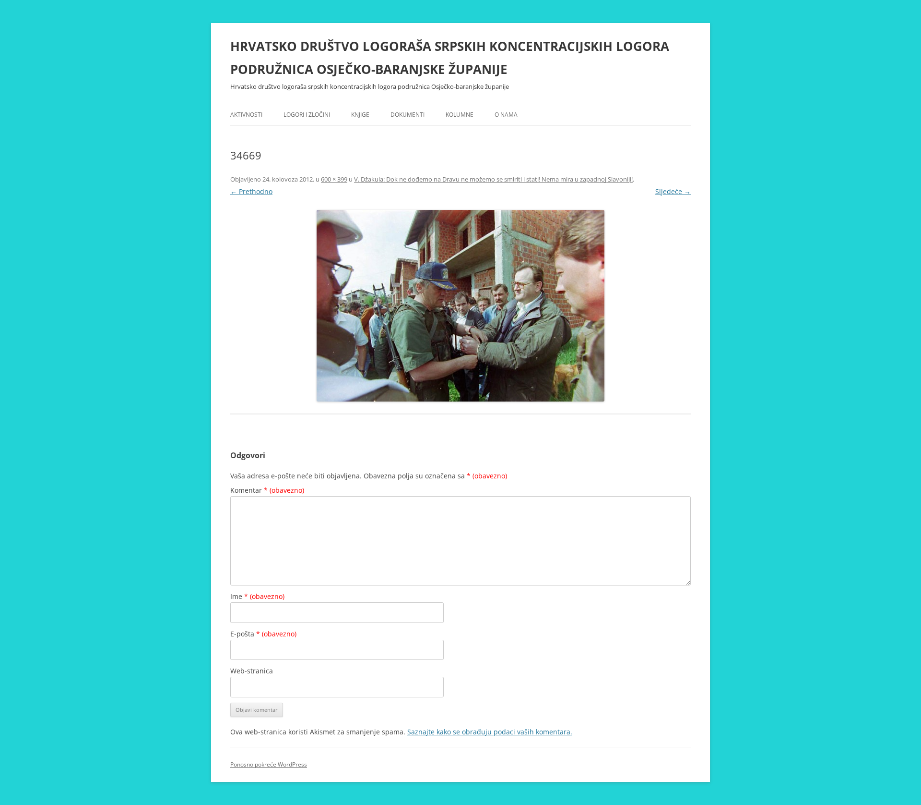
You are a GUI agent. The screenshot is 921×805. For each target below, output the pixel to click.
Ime (257, 596)
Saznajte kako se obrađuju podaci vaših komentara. (489, 731)
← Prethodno (251, 191)
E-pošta (263, 633)
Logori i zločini (306, 114)
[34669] (460, 306)
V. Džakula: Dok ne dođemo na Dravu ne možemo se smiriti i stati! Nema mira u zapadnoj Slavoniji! (493, 179)
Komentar (267, 490)
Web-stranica (251, 670)
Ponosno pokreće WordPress (268, 764)
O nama (506, 114)
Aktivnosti (246, 114)
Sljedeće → (673, 191)
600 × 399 (334, 179)
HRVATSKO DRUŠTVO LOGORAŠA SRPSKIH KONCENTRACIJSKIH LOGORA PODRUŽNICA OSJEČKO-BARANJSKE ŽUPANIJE (449, 57)
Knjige (360, 114)
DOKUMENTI (407, 114)
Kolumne (459, 114)
